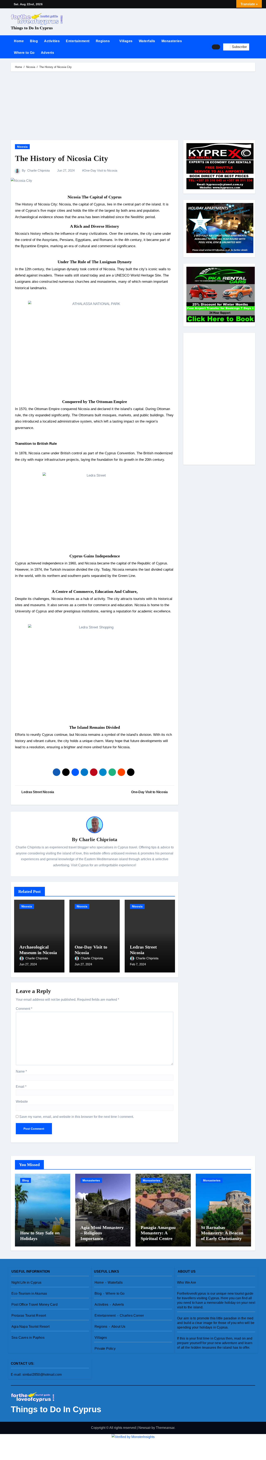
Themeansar (165, 1427)
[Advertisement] (133, 107)
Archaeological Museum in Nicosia (38, 949)
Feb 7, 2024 (138, 964)
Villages (126, 41)
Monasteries (171, 41)
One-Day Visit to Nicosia (100, 170)
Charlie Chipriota (38, 170)
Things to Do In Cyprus (32, 28)
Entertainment (78, 41)
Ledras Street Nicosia (143, 949)
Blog (34, 41)
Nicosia (22, 146)
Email (21, 1086)
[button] (253, 47)
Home (19, 41)
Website (22, 1101)
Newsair (144, 1427)
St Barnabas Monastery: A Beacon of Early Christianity (222, 1233)
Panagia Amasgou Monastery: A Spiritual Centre (158, 1233)
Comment (24, 1008)
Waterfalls (147, 41)
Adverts (47, 52)
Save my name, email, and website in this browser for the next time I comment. (76, 1116)
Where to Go (24, 52)
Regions (103, 41)
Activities (52, 41)
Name (21, 1071)
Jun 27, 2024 (28, 964)
